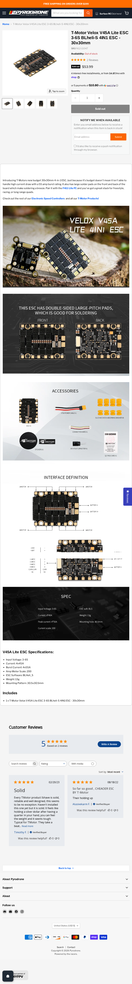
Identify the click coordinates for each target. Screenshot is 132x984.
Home (5, 24)
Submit (118, 137)
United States (64, 925)
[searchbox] (20, 763)
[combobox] (67, 13)
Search (60, 947)
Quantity (75, 91)
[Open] (7, 976)
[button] (100, 85)
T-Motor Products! (88, 198)
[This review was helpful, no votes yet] (50, 838)
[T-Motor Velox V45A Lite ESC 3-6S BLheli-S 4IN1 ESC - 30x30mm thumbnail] (7, 103)
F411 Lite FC (70, 188)
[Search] (88, 13)
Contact (71, 947)
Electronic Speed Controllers (48, 198)
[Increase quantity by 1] (99, 98)
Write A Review (109, 744)
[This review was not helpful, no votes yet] (56, 838)
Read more (27, 826)
